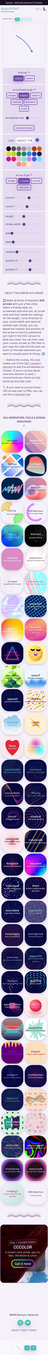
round (18, 78)
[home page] (44, 9)
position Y (12, 269)
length (10, 216)
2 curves (36, 181)
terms (24, 1329)
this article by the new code (21, 379)
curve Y (10, 206)
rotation (10, 251)
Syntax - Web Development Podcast (24, 2)
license (33, 1329)
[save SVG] (27, 1347)
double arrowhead (24, 128)
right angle (24, 187)
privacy (15, 1329)
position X (12, 260)
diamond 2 (31, 102)
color (11, 140)
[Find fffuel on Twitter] (28, 1323)
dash (9, 242)
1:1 (17, 19)
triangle (12, 95)
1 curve (24, 181)
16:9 (29, 19)
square (29, 78)
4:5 (23, 19)
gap (8, 233)
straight (11, 181)
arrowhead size (15, 117)
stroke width (13, 224)
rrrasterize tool (21, 394)
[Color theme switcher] (37, 9)
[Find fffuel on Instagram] (20, 1323)
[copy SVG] (33, 1347)
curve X (10, 197)
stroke (24, 108)
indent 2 (36, 95)
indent (24, 95)
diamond (17, 102)
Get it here (23, 1263)
